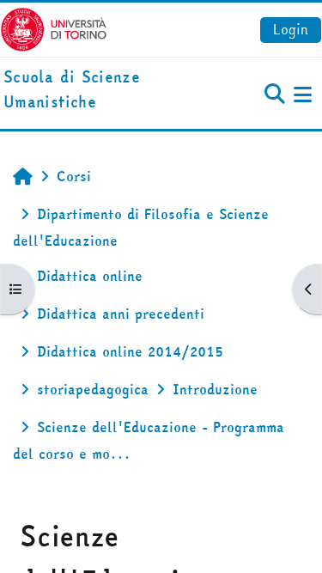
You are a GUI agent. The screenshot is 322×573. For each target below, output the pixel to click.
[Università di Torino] (53, 27)
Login (290, 29)
